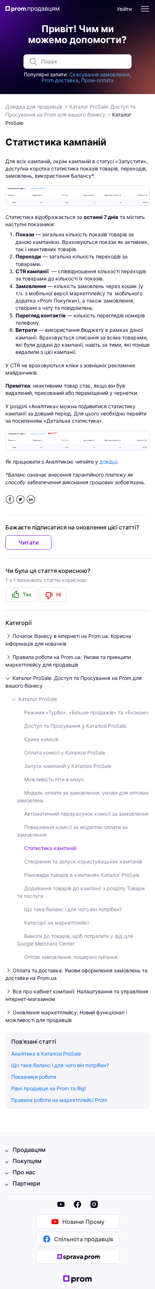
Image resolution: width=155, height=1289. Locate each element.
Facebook (9, 499)
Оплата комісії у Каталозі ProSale (64, 752)
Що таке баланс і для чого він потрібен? (73, 909)
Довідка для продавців (33, 106)
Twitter (20, 499)
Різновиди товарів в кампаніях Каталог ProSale (82, 875)
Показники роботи (33, 1077)
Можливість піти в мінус (54, 779)
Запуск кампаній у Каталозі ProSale (67, 766)
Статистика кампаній (50, 848)
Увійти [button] (124, 9)
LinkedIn (30, 499)
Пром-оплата (97, 80)
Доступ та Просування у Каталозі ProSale (75, 726)
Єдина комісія (41, 739)
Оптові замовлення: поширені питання (71, 957)
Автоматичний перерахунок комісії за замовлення (86, 814)
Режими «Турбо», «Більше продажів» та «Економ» (86, 712)
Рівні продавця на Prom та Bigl (48, 1088)
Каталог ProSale (37, 699)
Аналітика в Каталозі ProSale (46, 1054)
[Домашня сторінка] (32, 9)
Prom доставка (59, 80)
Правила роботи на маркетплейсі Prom (59, 1100)
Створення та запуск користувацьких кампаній (83, 861)
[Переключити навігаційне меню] (145, 9)
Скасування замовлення (99, 74)
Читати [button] (28, 542)
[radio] (21, 594)
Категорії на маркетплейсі (56, 923)
